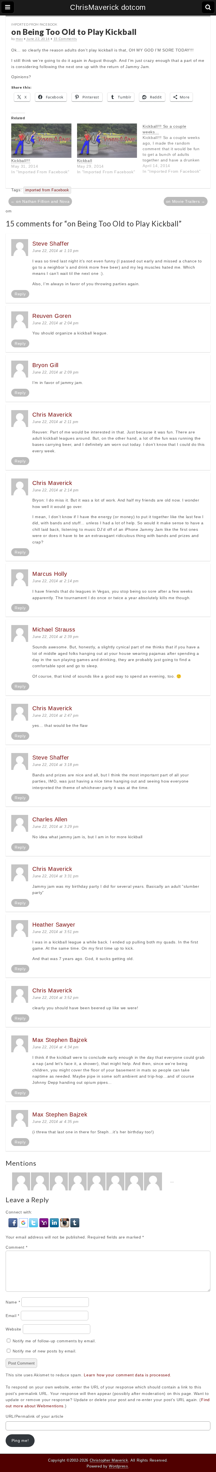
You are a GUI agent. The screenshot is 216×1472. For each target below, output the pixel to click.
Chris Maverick (52, 415)
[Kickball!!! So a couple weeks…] (175, 148)
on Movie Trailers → (185, 201)
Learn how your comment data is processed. (127, 1375)
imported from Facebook (47, 190)
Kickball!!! (20, 160)
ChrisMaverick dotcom (108, 7)
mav (19, 39)
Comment (16, 1247)
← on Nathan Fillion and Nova (40, 201)
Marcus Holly (49, 574)
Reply (20, 294)
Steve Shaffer (50, 244)
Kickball (84, 160)
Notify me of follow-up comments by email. (54, 1341)
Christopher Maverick (109, 1460)
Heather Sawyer (53, 925)
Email (12, 1315)
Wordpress (118, 1466)
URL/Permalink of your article (34, 1416)
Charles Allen (50, 819)
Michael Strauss (53, 629)
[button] (13, 1222)
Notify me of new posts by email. (44, 1351)
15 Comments (65, 39)
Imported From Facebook (34, 24)
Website (13, 1329)
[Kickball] (107, 140)
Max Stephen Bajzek (59, 1040)
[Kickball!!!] (41, 140)
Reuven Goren (51, 316)
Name (13, 1302)
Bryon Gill (45, 365)
